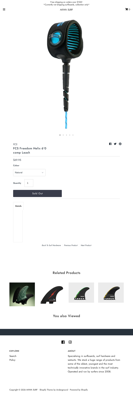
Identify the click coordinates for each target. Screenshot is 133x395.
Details (18, 206)
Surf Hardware (55, 245)
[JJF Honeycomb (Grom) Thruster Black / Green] (81, 292)
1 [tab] (60, 135)
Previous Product (71, 245)
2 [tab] (63, 135)
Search (12, 356)
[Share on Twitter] (115, 144)
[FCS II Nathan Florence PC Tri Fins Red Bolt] (52, 293)
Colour (16, 165)
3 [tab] (66, 135)
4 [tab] (69, 135)
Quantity (17, 183)
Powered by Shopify (79, 389)
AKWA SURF (66, 9)
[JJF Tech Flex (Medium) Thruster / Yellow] (111, 292)
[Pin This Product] (120, 144)
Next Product (86, 245)
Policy (12, 360)
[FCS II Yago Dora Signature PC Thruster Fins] (22, 293)
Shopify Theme (46, 389)
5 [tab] (73, 135)
